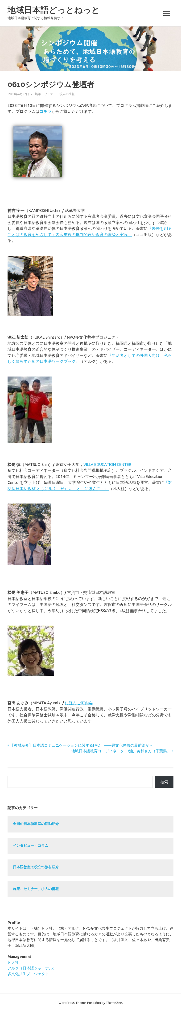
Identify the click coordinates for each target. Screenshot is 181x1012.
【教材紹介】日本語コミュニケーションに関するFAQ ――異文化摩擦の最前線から (81, 745)
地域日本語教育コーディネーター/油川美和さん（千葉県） (121, 751)
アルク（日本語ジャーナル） (32, 968)
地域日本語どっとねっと (54, 10)
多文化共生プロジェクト (28, 974)
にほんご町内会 (79, 703)
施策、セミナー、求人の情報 (55, 94)
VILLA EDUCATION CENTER (107, 464)
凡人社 (13, 962)
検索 (164, 782)
